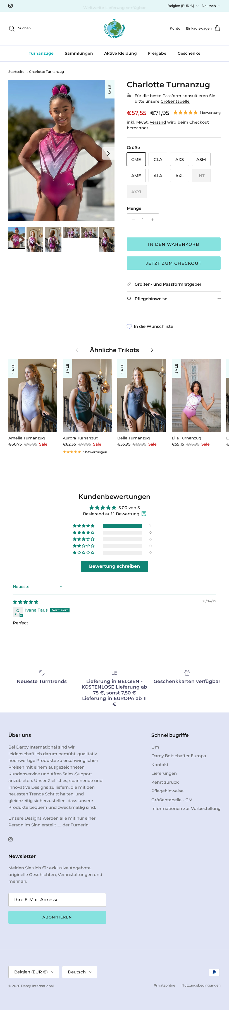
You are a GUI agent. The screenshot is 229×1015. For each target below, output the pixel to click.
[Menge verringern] (132, 220)
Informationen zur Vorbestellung (186, 808)
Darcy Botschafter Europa (178, 755)
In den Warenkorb (173, 244)
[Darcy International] (114, 28)
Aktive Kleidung (120, 53)
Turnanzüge (41, 53)
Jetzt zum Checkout (174, 263)
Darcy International (37, 986)
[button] (84, 526)
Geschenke (189, 53)
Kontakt (159, 764)
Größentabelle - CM (171, 799)
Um (155, 747)
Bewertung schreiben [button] (114, 566)
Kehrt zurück (165, 782)
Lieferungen (164, 773)
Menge (134, 208)
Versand (158, 122)
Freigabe (157, 53)
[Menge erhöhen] (154, 220)
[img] (25, 602)
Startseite (16, 72)
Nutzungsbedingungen (201, 985)
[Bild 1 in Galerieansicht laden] (61, 150)
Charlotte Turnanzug (46, 72)
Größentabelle (175, 101)
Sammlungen (79, 53)
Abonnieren (57, 917)
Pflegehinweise (167, 790)
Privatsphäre (164, 985)
